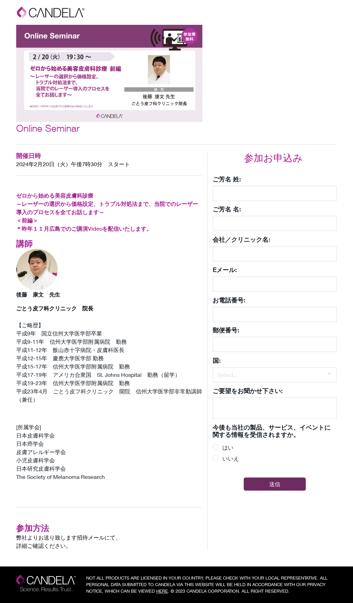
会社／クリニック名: (241, 239)
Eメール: (225, 269)
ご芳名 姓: (227, 179)
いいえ (230, 458)
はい (227, 447)
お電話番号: (229, 300)
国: (217, 360)
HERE (162, 591)
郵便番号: (226, 330)
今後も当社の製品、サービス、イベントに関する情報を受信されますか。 (272, 430)
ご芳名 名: (227, 209)
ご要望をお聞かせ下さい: (248, 390)
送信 (274, 484)
